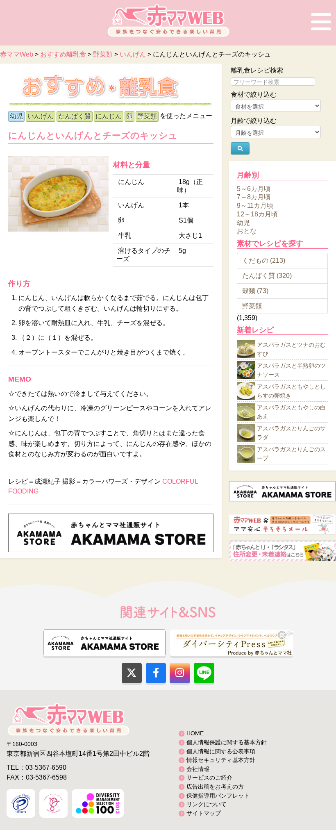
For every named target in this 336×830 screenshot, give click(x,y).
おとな (247, 230)
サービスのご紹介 (209, 777)
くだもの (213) (263, 260)
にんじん (108, 116)
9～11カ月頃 (255, 205)
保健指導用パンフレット (218, 795)
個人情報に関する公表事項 (220, 751)
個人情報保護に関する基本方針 (226, 742)
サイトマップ (203, 813)
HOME (195, 733)
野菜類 (147, 116)
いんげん (40, 116)
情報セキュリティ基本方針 (220, 760)
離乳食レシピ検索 (257, 70)
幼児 (16, 116)
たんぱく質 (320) (267, 275)
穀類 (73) (255, 290)
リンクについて (206, 804)
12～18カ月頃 (257, 214)
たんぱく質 (74, 116)
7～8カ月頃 (253, 196)
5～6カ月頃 (253, 188)
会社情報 (197, 769)
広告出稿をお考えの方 (215, 786)
